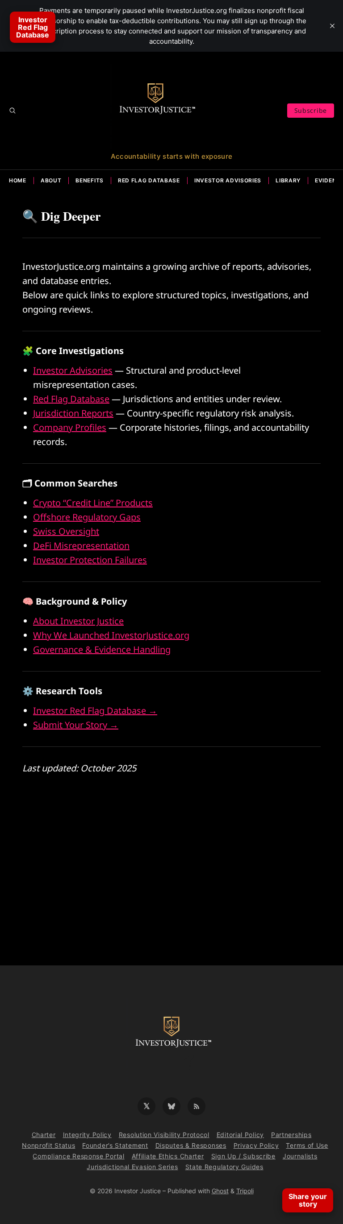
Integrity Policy (87, 1134)
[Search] (12, 110)
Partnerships (291, 1134)
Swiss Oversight (66, 531)
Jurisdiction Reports (73, 413)
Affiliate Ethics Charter (168, 1156)
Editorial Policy (240, 1134)
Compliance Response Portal (78, 1156)
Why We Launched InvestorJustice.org (111, 635)
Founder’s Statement (115, 1145)
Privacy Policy (256, 1145)
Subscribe (310, 110)
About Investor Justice (78, 621)
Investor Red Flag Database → (95, 711)
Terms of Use (307, 1145)
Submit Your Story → (75, 725)
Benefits (89, 180)
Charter (44, 1134)
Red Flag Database (149, 180)
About (51, 180)
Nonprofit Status (48, 1145)
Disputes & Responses (190, 1145)
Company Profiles (69, 427)
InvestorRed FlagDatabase (32, 27)
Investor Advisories (227, 180)
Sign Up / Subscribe (243, 1156)
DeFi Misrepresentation (81, 546)
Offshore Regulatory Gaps (87, 517)
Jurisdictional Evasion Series (132, 1166)
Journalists (300, 1156)
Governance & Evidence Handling (102, 649)
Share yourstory (308, 1200)
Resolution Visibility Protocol (164, 1134)
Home (17, 180)
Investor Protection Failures (90, 560)
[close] (332, 26)
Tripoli (245, 1191)
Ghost (220, 1191)
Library (288, 180)
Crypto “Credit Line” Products (93, 503)
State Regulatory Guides (224, 1166)
